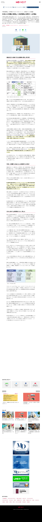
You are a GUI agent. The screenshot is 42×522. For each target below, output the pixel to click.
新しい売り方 (19, 498)
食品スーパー (29, 500)
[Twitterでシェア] (20, 30)
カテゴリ (37, 500)
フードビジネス (30, 498)
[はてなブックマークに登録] (26, 30)
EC (33, 500)
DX (15, 500)
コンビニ (11, 500)
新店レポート (20, 500)
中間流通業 (8, 25)
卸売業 (4, 25)
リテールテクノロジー (12, 498)
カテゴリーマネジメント (14, 25)
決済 (24, 500)
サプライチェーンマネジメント (24, 25)
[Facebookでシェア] (16, 30)
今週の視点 (5, 498)
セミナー (24, 498)
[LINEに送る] (23, 30)
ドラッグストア (5, 500)
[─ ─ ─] (40, 2)
